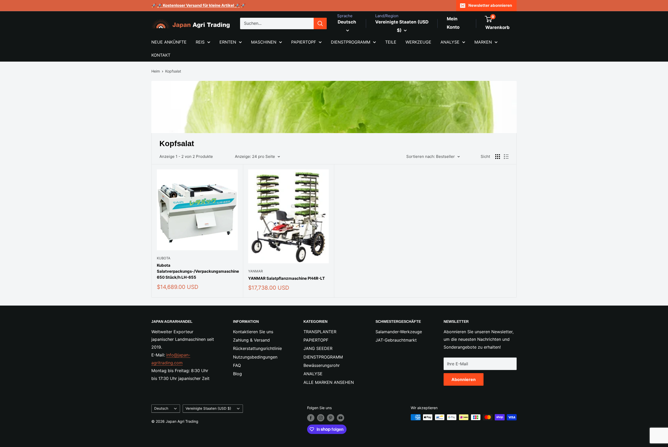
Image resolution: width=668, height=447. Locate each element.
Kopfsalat (173, 71)
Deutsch (161, 408)
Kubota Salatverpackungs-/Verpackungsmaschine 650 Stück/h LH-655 (197, 271)
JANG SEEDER (317, 348)
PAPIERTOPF (303, 42)
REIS (200, 42)
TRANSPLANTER (319, 331)
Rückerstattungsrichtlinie (257, 348)
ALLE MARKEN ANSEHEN (328, 382)
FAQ (237, 365)
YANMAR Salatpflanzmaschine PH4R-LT (286, 278)
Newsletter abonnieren (490, 5)
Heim (155, 71)
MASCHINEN (263, 42)
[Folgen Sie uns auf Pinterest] (330, 417)
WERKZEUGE (418, 42)
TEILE (390, 42)
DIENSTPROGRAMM (350, 42)
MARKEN (483, 42)
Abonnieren (463, 379)
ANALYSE (450, 42)
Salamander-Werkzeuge (398, 331)
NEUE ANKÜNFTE (169, 42)
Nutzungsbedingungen (255, 357)
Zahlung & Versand (251, 340)
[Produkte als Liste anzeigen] (506, 156)
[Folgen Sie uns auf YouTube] (340, 417)
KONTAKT (160, 55)
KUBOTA (163, 258)
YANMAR (255, 271)
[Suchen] (320, 23)
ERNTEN (227, 42)
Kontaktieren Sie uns (253, 331)
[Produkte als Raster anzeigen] (497, 156)
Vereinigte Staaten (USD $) (208, 408)
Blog (237, 373)
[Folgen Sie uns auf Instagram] (320, 417)
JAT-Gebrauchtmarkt (396, 340)
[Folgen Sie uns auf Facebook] (310, 417)
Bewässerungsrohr (321, 365)
